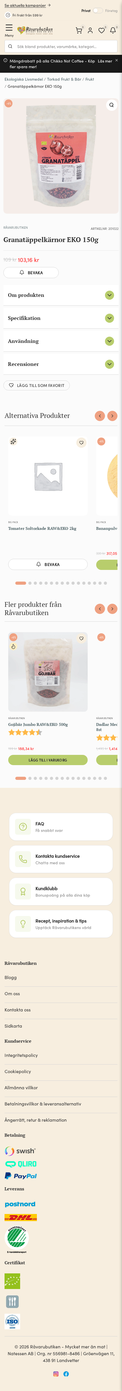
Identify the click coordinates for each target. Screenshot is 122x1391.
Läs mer (105, 61)
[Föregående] (100, 416)
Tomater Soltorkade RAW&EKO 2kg (42, 528)
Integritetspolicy (21, 1055)
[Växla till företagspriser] (98, 10)
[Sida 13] (89, 583)
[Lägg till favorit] (81, 443)
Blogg (11, 977)
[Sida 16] (105, 583)
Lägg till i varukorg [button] (48, 759)
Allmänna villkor (21, 1087)
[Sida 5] (46, 583)
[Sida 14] (94, 583)
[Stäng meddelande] (117, 60)
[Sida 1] (20, 583)
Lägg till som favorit (40, 385)
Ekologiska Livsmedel (24, 79)
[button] (111, 105)
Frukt (89, 79)
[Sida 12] (83, 583)
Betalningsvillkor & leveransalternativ (43, 1104)
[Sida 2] (29, 583)
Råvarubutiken (15, 227)
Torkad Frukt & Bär (64, 79)
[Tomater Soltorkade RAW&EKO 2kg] (48, 477)
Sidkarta (13, 1026)
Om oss (12, 993)
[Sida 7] (56, 583)
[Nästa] (112, 416)
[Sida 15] (100, 583)
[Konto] (90, 30)
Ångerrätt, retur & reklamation (36, 1120)
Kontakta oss (18, 1010)
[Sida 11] (78, 583)
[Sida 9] (67, 583)
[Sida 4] (40, 583)
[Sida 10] (73, 583)
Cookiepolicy (18, 1071)
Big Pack (13, 522)
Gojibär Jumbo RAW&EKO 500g (38, 724)
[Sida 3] (35, 583)
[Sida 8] (62, 583)
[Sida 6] (51, 583)
